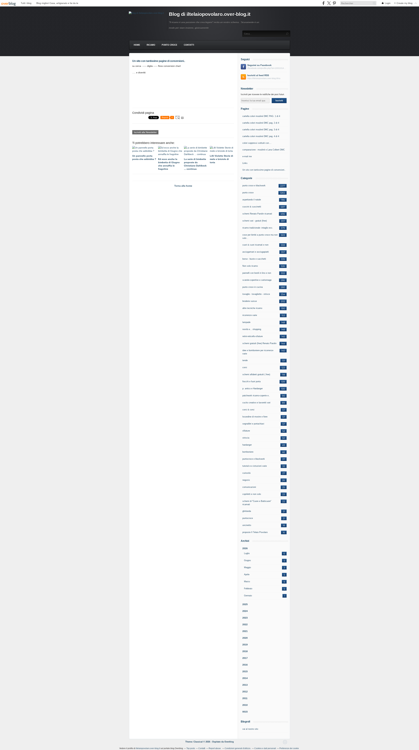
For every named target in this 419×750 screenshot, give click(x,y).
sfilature (246, 431)
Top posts (190, 748)
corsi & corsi (248, 409)
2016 (245, 664)
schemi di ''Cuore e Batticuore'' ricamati (256, 503)
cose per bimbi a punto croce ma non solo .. (260, 236)
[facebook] (323, 3)
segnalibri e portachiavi (253, 423)
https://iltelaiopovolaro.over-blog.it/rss (263, 78)
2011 (244, 698)
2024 (245, 611)
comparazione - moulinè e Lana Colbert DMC (263, 149)
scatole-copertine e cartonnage (257, 280)
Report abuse (215, 748)
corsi (244, 367)
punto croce (169, 45)
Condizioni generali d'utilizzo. (238, 748)
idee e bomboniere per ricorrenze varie (257, 352)
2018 (245, 651)
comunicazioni (249, 487)
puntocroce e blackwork (253, 459)
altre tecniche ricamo (252, 308)
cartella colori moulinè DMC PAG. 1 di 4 (261, 116)
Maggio (247, 567)
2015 (245, 671)
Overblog (229, 742)
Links (244, 163)
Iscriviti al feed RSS (258, 75)
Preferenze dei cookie (289, 748)
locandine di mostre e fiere (254, 416)
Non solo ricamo (250, 266)
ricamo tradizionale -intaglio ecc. (257, 228)
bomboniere (247, 452)
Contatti (189, 45)
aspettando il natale (251, 199)
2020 (245, 638)
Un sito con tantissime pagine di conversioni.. (264, 170)
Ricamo (151, 45)
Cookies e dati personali (265, 748)
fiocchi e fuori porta (251, 381)
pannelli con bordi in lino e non (256, 273)
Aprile (246, 574)
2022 (245, 624)
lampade (246, 322)
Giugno (247, 560)
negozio (246, 480)
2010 (245, 705)
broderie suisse (249, 301)
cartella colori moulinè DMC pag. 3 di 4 (260, 129)
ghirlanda (246, 511)
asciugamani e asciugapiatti (255, 252)
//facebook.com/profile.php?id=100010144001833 (267, 68)
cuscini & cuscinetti (251, 206)
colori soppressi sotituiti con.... (257, 143)
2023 (245, 617)
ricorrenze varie (249, 315)
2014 (245, 678)
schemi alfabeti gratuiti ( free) (256, 374)
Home (137, 45)
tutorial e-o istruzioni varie (254, 466)
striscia (245, 438)
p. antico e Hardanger (252, 388)
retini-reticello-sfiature (252, 336)
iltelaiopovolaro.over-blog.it (148, 748)
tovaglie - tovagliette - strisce (256, 294)
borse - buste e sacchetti (254, 259)
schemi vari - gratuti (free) (254, 221)
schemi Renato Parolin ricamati (257, 213)
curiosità (246, 473)
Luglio (247, 553)
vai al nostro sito (250, 729)
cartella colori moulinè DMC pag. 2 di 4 (260, 123)
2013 (245, 685)
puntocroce (247, 518)
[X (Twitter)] (329, 3)
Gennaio (248, 595)
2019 (245, 644)
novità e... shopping (251, 329)
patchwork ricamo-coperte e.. (256, 395)
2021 (245, 631)
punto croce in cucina (252, 287)
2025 (245, 604)
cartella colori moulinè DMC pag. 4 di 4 (260, 136)
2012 (245, 691)
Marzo (247, 581)
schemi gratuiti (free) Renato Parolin (259, 343)
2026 (245, 548)
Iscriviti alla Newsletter (145, 132)
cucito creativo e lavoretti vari (256, 402)
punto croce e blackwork (253, 185)
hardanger (247, 445)
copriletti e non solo (251, 494)
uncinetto (246, 525)
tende (245, 360)
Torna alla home (183, 185)
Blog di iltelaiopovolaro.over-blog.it (209, 14)
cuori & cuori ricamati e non (255, 245)
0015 (245, 711)
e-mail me (247, 156)
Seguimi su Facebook (259, 65)
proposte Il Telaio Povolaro (255, 532)
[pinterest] (334, 3)
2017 (245, 658)
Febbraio (248, 588)
